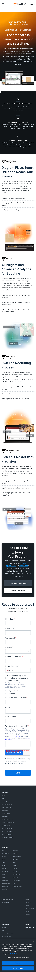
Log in (31, 4)
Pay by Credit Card (7, 933)
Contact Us (5, 924)
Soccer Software (7, 831)
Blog (3, 930)
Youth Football (6, 813)
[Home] (18, 4)
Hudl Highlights (6, 902)
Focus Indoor (5, 880)
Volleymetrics (17, 856)
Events (28, 914)
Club (3, 799)
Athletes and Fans (7, 899)
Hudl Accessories (7, 936)
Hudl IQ (4, 856)
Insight (3, 859)
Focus (3, 877)
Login (27, 924)
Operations (5, 810)
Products (5, 847)
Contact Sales (29, 927)
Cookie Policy (14, 954)
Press (27, 905)
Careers (28, 911)
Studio (3, 862)
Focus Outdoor (6, 883)
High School (5, 796)
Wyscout (4, 868)
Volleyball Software (7, 837)
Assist (3, 874)
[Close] (34, 942)
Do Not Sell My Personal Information (18, 957)
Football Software (7, 825)
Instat (15, 871)
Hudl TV (15, 859)
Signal (15, 868)
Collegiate (4, 801)
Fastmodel (16, 880)
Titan (14, 865)
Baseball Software (7, 819)
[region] (18, 955)
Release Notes (17, 886)
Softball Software (7, 834)
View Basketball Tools (18, 583)
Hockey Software (7, 828)
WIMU (14, 862)
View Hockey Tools (18, 590)
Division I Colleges (7, 804)
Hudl (3, 850)
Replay (15, 853)
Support (4, 927)
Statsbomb (16, 874)
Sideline (15, 850)
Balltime (15, 877)
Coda (3, 865)
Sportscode (5, 853)
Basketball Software (8, 822)
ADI (14, 883)
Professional (5, 816)
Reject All (18, 963)
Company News (30, 908)
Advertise (28, 902)
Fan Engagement (6, 807)
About (27, 899)
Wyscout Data (6, 871)
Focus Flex (5, 886)
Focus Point (5, 889)
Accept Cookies (18, 968)
